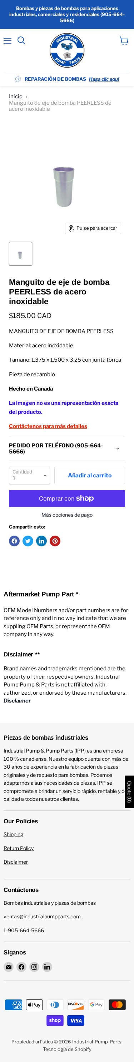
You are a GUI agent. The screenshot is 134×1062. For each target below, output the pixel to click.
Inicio (16, 97)
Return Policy (19, 848)
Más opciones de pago (67, 515)
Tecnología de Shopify (67, 1049)
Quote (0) (129, 792)
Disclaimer (16, 862)
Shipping (13, 834)
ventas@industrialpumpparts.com (42, 916)
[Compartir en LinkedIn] (41, 541)
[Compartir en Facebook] (14, 541)
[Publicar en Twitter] (28, 541)
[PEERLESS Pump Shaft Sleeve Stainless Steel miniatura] (20, 253)
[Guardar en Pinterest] (55, 541)
